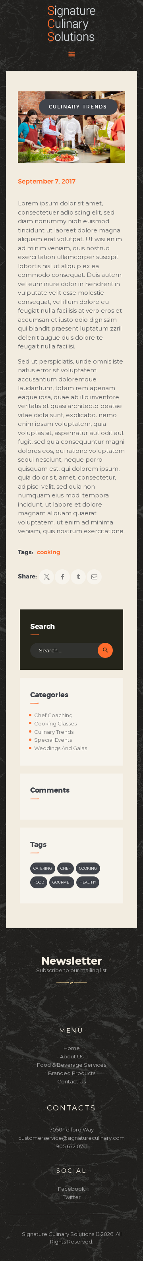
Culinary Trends (78, 106)
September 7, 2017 (46, 181)
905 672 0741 (71, 1146)
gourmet (61, 882)
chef (65, 868)
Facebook (71, 1189)
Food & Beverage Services (71, 1065)
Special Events (53, 740)
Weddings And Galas (60, 748)
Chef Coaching (53, 715)
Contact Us (71, 1081)
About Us (71, 1056)
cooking (48, 552)
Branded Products (71, 1073)
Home (72, 1048)
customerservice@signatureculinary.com (71, 1138)
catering (42, 868)
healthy (87, 882)
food (38, 882)
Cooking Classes (55, 723)
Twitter (72, 1197)
